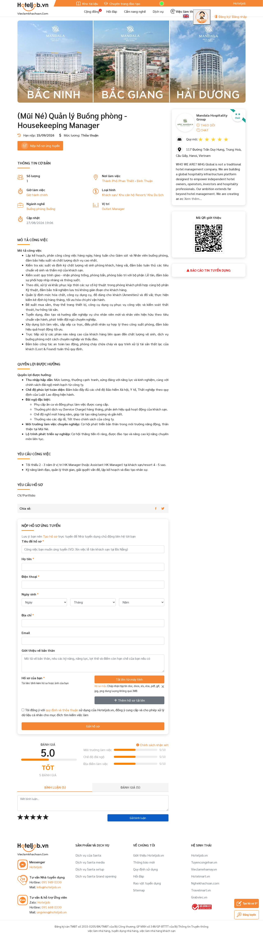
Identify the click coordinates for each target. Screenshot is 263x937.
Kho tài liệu (89, 3)
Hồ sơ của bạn (45, 680)
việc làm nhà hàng (99, 930)
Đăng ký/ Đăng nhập (232, 16)
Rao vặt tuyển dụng (147, 883)
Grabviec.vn (199, 897)
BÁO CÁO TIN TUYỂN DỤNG (210, 270)
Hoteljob (35, 867)
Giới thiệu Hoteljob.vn (148, 855)
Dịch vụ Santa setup (89, 869)
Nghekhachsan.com (205, 883)
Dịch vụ (158, 11)
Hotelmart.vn (200, 876)
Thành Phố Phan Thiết (118, 181)
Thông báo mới (144, 862)
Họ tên (28, 559)
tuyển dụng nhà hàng (125, 930)
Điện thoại (30, 576)
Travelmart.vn (201, 890)
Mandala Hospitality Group (211, 117)
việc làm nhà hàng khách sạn (157, 930)
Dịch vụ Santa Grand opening (95, 876)
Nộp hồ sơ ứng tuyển (45, 145)
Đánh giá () (130, 787)
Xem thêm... (192, 198)
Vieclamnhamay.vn (204, 869)
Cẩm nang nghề (135, 11)
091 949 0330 (52, 882)
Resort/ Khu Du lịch (149, 195)
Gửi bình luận (138, 818)
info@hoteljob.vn (49, 887)
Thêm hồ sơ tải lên (131, 700)
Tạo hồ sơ (50, 536)
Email (26, 633)
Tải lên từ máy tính (129, 679)
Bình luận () (55, 787)
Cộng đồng (91, 11)
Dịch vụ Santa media (90, 862)
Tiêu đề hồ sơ (33, 541)
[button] (125, 98)
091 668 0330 (52, 907)
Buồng (50, 208)
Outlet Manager (113, 208)
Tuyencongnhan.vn (204, 862)
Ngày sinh (30, 594)
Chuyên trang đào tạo (124, 3)
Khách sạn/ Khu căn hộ (118, 195)
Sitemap (139, 890)
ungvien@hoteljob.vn (52, 912)
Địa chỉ (28, 615)
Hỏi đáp (111, 11)
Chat (204, 130)
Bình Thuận (145, 181)
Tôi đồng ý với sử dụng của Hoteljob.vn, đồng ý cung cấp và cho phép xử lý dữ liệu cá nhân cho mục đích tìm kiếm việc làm (93, 712)
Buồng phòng (36, 208)
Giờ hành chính (37, 195)
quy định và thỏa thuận (62, 710)
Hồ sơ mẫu (101, 686)
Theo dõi (207, 125)
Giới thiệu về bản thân (38, 650)
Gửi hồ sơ (93, 726)
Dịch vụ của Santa (88, 855)
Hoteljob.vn (199, 855)
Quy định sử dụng (145, 869)
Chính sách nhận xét (153, 745)
